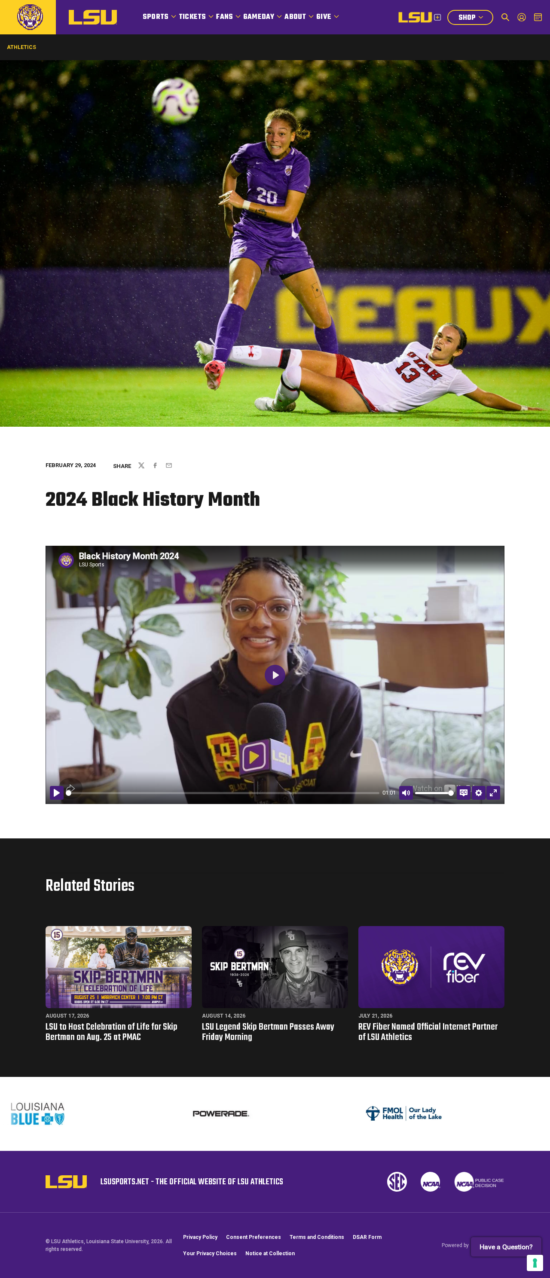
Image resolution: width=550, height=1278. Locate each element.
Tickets (192, 17)
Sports (155, 17)
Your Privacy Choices (210, 1253)
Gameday (258, 17)
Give (323, 17)
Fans (224, 17)
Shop (475, 18)
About (295, 17)
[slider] (222, 793)
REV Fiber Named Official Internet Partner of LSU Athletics (428, 1032)
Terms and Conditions (317, 1237)
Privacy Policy (200, 1237)
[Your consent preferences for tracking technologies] (535, 1263)
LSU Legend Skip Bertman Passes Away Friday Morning (268, 1032)
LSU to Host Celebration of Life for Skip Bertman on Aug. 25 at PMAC (111, 1032)
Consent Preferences (253, 1237)
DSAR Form (367, 1237)
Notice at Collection (270, 1253)
